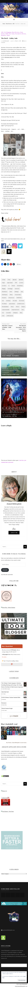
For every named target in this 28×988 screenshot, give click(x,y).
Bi (5, 32)
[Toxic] (8, 730)
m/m (3, 300)
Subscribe (5, 570)
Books (11, 291)
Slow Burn (17, 370)
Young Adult (14, 414)
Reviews (17, 306)
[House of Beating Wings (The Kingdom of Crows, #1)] (2, 734)
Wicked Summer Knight (7, 708)
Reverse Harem (21, 352)
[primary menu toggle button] (14, 20)
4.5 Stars (3, 279)
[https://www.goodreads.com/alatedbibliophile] (8, 895)
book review (17, 288)
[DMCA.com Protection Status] (5, 776)
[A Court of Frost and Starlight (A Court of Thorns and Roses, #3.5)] (16, 734)
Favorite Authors (18, 294)
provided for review (20, 303)
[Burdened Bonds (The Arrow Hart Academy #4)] (10, 730)
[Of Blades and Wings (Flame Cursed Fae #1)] (2, 730)
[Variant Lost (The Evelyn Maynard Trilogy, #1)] (16, 730)
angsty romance (10, 282)
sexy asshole (8, 312)
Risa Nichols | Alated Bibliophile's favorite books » (16, 742)
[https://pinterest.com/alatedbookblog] (17, 895)
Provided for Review (20, 33)
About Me (14, 532)
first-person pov (11, 297)
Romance (3, 35)
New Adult (11, 33)
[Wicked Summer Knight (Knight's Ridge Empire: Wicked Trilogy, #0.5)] (25, 711)
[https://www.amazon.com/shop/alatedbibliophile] (3, 895)
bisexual (13, 285)
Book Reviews (16, 32)
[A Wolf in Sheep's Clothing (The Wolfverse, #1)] (2, 739)
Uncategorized (10, 354)
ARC (2, 32)
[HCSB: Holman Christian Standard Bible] (25, 700)
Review (12, 306)
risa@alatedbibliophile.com (8, 930)
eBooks (11, 294)
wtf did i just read (10, 315)
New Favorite (21, 300)
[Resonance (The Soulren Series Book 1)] (25, 706)
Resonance (4, 703)
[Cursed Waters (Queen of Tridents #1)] (10, 734)
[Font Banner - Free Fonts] (7, 811)
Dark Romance (4, 294)
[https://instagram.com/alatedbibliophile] (13, 895)
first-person (4, 297)
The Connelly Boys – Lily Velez (9, 416)
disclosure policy (8, 57)
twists (3, 315)
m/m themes (8, 300)
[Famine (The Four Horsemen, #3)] (5, 739)
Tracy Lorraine (4, 710)
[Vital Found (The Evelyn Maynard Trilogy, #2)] (19, 730)
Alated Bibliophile (14, 9)
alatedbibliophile (5, 41)
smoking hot (15, 312)
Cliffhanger (16, 291)
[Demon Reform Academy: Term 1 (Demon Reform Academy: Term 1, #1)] (5, 734)
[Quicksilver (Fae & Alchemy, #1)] (22, 730)
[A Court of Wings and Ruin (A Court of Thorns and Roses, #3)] (13, 734)
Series (23, 309)
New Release (4, 303)
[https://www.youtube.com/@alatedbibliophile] (22, 895)
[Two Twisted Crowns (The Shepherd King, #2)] (22, 734)
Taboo (8, 35)
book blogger (10, 288)
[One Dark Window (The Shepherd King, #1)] (24, 734)
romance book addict (5, 309)
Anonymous (4, 699)
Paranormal (4, 352)
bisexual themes (20, 285)
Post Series (20, 368)
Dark (21, 32)
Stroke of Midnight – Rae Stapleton (10, 355)
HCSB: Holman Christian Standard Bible (11, 697)
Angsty (3, 282)
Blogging (8, 32)
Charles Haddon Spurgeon (6, 688)
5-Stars (9, 279)
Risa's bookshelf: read (9, 724)
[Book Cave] (14, 904)
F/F (13, 366)
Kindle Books (19, 297)
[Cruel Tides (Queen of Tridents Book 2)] (8, 734)
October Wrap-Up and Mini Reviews (10, 374)
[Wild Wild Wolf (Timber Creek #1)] (25, 695)
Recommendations (5, 306)
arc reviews (4, 285)
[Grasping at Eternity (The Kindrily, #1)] (19, 735)
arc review (21, 282)
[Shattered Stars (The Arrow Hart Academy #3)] (13, 730)
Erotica (3, 33)
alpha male (14, 279)
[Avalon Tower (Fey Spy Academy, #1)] (5, 730)
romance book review (15, 309)
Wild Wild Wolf (5, 692)
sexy (3, 312)
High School (17, 366)
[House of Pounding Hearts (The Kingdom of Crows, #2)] (24, 730)
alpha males (21, 279)
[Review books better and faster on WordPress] (12, 849)
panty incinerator (12, 303)
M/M (7, 33)
